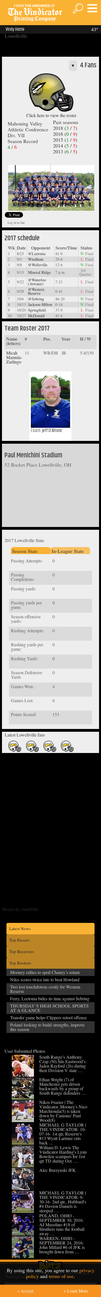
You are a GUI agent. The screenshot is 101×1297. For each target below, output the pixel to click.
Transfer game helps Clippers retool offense (48, 1017)
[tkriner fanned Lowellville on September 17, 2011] (32, 751)
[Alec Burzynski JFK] (23, 1188)
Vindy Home (15, 29)
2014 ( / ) (65, 145)
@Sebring (36, 298)
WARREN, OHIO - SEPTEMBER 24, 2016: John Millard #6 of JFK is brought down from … (62, 1245)
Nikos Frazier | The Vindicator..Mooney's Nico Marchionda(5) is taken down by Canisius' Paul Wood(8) (63, 1111)
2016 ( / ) (65, 133)
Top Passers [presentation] (19, 940)
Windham (35, 259)
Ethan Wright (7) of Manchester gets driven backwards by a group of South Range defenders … (62, 1086)
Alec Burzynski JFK (57, 1170)
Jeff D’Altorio (52, 430)
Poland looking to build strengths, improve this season (47, 1027)
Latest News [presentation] (20, 928)
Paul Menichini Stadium (33, 455)
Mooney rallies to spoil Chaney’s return (45, 972)
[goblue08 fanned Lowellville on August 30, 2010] (67, 751)
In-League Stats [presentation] (68, 551)
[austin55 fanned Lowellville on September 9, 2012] (14, 751)
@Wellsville (37, 264)
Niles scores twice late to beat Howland (44, 979)
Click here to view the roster (51, 115)
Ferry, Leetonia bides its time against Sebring (49, 998)
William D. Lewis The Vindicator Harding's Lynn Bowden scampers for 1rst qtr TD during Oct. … (63, 1154)
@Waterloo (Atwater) (37, 281)
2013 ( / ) (65, 151)
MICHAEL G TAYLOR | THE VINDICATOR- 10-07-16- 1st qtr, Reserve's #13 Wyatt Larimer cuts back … (62, 1134)
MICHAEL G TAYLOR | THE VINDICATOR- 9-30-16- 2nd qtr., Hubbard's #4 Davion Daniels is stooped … (62, 1201)
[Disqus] (50, 825)
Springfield (37, 310)
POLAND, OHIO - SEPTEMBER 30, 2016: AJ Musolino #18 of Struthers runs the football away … (61, 1224)
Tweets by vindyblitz (20, 909)
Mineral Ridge (39, 272)
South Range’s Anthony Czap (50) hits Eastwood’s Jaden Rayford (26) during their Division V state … (62, 1063)
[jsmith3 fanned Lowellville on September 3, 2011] (49, 751)
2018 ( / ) (65, 128)
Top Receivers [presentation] (21, 951)
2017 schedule (22, 238)
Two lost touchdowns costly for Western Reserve (45, 989)
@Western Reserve (36, 291)
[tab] (30, 550)
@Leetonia (36, 253)
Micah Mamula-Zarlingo (14, 357)
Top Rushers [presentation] (20, 963)
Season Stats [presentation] (25, 551)
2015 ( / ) (65, 139)
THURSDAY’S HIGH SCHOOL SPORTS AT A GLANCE (49, 1008)
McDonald (36, 315)
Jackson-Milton (40, 304)
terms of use (61, 1276)
